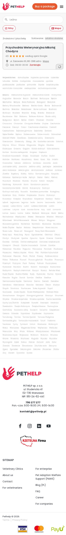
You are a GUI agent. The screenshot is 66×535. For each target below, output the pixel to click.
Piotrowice (7, 256)
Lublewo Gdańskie (39, 206)
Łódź (49, 209)
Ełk (35, 141)
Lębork (5, 202)
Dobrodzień (56, 134)
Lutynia (16, 209)
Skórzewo (39, 285)
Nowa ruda (7, 231)
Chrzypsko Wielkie (32, 123)
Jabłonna (27, 163)
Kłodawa (16, 181)
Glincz (13, 145)
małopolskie (25, 81)
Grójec (25, 156)
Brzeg (33, 113)
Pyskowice (7, 267)
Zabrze (32, 342)
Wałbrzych (53, 324)
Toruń (42, 320)
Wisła (22, 331)
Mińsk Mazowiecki (21, 220)
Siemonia (28, 281)
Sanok (22, 277)
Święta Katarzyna (22, 306)
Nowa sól (18, 231)
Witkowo (30, 331)
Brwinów (25, 113)
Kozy (15, 195)
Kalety (23, 173)
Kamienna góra (42, 173)
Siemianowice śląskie (12, 281)
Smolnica (14, 288)
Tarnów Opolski (29, 317)
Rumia (50, 274)
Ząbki (16, 342)
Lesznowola (50, 202)
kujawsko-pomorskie (40, 77)
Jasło (55, 163)
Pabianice (7, 249)
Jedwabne (57, 166)
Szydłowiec (37, 313)
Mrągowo (51, 220)
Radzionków (55, 267)
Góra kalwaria (53, 148)
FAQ (38, 491)
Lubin (26, 206)
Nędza (19, 227)
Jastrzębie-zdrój (10, 166)
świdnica (55, 302)
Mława (34, 220)
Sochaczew (26, 288)
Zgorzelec (14, 349)
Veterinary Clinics (13, 469)
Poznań (23, 259)
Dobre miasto (43, 134)
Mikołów (50, 216)
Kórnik (25, 188)
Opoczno (33, 238)
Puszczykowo (51, 263)
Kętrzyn (32, 177)
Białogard (41, 102)
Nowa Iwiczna (52, 227)
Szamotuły (7, 310)
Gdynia (6, 145)
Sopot (50, 288)
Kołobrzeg (7, 184)
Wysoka (43, 338)
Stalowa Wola (52, 292)
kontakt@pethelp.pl (33, 411)
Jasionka (47, 163)
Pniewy (40, 256)
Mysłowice (46, 224)
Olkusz (57, 234)
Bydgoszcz (7, 120)
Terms (6, 520)
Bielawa (25, 105)
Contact (8, 481)
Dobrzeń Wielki (9, 138)
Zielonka (36, 349)
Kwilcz (57, 199)
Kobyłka (50, 181)
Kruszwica (7, 199)
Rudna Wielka (22, 274)
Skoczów (30, 285)
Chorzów (49, 120)
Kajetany (15, 173)
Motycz (42, 220)
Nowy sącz (7, 234)
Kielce (39, 177)
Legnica (24, 202)
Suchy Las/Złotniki (11, 302)
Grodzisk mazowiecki (12, 156)
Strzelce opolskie (37, 299)
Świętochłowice (38, 306)
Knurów (34, 181)
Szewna (6, 313)
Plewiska (17, 256)
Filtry (10, 28)
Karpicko (55, 173)
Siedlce (39, 277)
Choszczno (7, 123)
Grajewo (33, 152)
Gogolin (26, 148)
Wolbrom (34, 335)
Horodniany (26, 159)
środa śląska (19, 292)
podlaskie (20, 84)
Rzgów (14, 277)
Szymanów (48, 313)
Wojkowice (23, 335)
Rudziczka (41, 274)
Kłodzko (25, 181)
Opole (41, 238)
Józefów (6, 173)
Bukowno (23, 116)
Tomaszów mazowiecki (28, 320)
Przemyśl (6, 263)
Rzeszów (6, 277)
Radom (34, 267)
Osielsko (58, 238)
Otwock (16, 245)
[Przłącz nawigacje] (60, 6)
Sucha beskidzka (53, 299)
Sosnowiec (7, 292)
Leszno (40, 202)
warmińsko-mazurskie (12, 88)
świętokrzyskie (52, 84)
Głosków (50, 145)
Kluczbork (7, 181)
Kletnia (54, 177)
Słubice (56, 285)
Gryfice (44, 156)
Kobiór (42, 181)
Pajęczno (26, 249)
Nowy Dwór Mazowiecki (45, 231)
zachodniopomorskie (47, 88)
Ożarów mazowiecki (29, 245)
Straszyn (49, 295)
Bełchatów (7, 102)
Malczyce (45, 213)
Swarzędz (44, 302)
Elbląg (28, 141)
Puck (25, 263)
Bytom (16, 120)
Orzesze (49, 238)
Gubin (52, 156)
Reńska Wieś (54, 270)
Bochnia (6, 109)
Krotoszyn (51, 195)
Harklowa (15, 159)
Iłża (48, 159)
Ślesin (48, 285)
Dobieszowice (29, 134)
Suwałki (34, 302)
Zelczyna (53, 345)
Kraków (22, 195)
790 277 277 (33, 402)
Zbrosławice (27, 345)
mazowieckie (38, 81)
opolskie (49, 81)
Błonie (47, 105)
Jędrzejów (47, 166)
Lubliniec (6, 209)
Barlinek (34, 98)
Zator (54, 342)
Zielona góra (25, 349)
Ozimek (43, 245)
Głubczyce (7, 148)
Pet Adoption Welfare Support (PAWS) (48, 476)
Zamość (40, 342)
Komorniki (17, 184)
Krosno (42, 195)
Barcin (26, 98)
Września (14, 338)
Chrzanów (18, 123)
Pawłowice (58, 249)
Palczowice (37, 249)
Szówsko (15, 313)
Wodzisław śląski (10, 335)
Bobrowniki (56, 105)
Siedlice (47, 277)
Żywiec (29, 353)
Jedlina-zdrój (35, 166)
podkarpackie (8, 84)
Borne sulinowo (40, 109)
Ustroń (32, 324)
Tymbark (24, 324)
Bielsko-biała (37, 105)
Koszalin (24, 191)
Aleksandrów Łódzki (40, 95)
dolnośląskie (23, 77)
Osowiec (6, 242)
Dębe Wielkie (8, 134)
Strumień (59, 295)
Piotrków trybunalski (49, 252)
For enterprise (44, 469)
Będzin (54, 98)
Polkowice (14, 259)
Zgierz (5, 349)
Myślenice (25, 224)
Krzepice (17, 199)
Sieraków (55, 281)
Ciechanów (55, 123)
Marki (53, 213)
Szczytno (43, 310)
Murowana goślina (11, 224)
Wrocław (54, 335)
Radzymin (7, 270)
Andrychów (56, 95)
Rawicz (44, 270)
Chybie (45, 123)
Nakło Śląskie (8, 227)
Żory (4, 353)
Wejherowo (42, 328)
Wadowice (41, 324)
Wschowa (25, 338)
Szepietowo (54, 310)
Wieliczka (53, 328)
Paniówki (48, 249)
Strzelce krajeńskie (19, 299)
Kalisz (31, 173)
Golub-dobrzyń (38, 148)
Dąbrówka (38, 130)
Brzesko (41, 113)
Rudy (32, 274)
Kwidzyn (49, 199)
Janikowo (37, 163)
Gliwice (21, 145)
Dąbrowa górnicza (24, 130)
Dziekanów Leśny (35, 138)
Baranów (17, 98)
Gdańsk (59, 141)
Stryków (6, 299)
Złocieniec (46, 349)
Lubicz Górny (16, 206)
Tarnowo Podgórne (46, 317)
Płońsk (32, 256)
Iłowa (42, 159)
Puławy (32, 263)
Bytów (23, 120)
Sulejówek (25, 302)
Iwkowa (17, 163)
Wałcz (5, 328)
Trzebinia (51, 320)
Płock (25, 256)
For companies (44, 503)
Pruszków (49, 259)
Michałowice (8, 216)
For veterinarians (12, 487)
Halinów (6, 159)
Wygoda (34, 338)
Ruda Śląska (8, 274)
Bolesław (15, 109)
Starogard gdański (35, 295)
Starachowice (9, 295)
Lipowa (6, 206)
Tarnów (17, 317)
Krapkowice (32, 195)
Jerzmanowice (37, 170)
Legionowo (14, 202)
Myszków (57, 224)
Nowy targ (18, 234)
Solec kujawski (39, 288)
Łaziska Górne (33, 209)
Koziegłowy (55, 191)
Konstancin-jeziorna (40, 184)
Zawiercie (16, 345)
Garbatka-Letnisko (46, 141)
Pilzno (30, 252)
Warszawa (14, 328)
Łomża (5, 213)
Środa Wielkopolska (35, 292)
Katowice (6, 177)
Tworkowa (7, 324)
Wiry (16, 331)
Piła (37, 252)
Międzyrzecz (20, 216)
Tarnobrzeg (7, 317)
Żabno (24, 342)
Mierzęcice (40, 216)
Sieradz (45, 281)
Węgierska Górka (28, 328)
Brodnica (53, 109)
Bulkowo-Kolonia (36, 116)
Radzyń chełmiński (22, 270)
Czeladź (53, 127)
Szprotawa (25, 313)
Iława (36, 159)
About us (8, 475)
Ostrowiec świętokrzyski (49, 242)
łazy (43, 209)
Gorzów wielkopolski (19, 152)
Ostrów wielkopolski (29, 242)
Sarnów (30, 277)
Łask (23, 209)
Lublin (51, 206)
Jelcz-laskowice (9, 170)
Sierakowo (7, 285)
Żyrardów (20, 353)
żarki (48, 342)
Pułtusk (40, 263)
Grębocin (43, 152)
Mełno (60, 213)
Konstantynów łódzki (11, 188)
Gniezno (17, 148)
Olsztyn (6, 238)
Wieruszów (7, 331)
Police (5, 259)
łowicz (13, 213)
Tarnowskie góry (10, 320)
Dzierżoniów (8, 141)
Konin (26, 184)
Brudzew (16, 113)
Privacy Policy (19, 520)
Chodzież (40, 120)
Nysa (27, 234)
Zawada (6, 345)
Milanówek (7, 220)
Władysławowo (42, 331)
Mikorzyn (59, 216)
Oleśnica (48, 234)
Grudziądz (34, 156)
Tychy (15, 324)
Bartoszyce (44, 98)
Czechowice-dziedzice (38, 127)
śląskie (41, 84)
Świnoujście (52, 306)
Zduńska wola (41, 345)
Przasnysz (59, 259)
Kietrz (47, 177)
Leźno (59, 202)
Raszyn (35, 270)
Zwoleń (11, 353)
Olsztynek (15, 238)
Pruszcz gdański (35, 259)
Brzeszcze (50, 113)
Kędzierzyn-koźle (19, 177)
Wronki (5, 338)
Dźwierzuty (19, 141)
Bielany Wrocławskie (11, 105)
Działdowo (21, 138)
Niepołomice (37, 227)
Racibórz (17, 267)
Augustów (7, 98)
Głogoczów (31, 145)
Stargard (21, 295)
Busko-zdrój (51, 116)
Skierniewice (18, 285)
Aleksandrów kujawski (20, 95)
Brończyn (6, 113)
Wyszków (53, 338)
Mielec (31, 216)
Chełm (31, 120)
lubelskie (55, 77)
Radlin (26, 267)
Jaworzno (23, 166)
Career (40, 497)
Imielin (55, 159)
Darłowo (48, 130)
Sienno (37, 281)
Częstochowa (8, 130)
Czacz (23, 127)
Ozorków (51, 245)
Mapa (58, 28)
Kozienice (7, 195)
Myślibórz (36, 224)
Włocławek (55, 331)
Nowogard (28, 231)
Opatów (24, 238)
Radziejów (43, 267)
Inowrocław (7, 163)
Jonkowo (58, 170)
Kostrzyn (46, 188)
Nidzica (27, 227)
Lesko (32, 202)
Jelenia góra (23, 170)
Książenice (39, 199)
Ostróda (15, 242)
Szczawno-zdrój (21, 310)
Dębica (19, 134)
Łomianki (57, 209)
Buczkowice (7, 116)
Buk (15, 116)
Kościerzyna (35, 188)
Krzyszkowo (27, 199)
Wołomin (44, 335)
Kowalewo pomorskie (39, 191)
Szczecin (34, 310)
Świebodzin (8, 306)
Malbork (35, 213)
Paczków (17, 249)
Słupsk (5, 288)
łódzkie (15, 81)
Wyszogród (7, 342)
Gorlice (6, 152)
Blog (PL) (41, 485)
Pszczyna (17, 263)
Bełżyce (17, 102)
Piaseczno (7, 252)
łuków (27, 213)
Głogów (41, 145)
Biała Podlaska (28, 102)
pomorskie (31, 84)
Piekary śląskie (19, 252)
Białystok (51, 102)
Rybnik (58, 274)
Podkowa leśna (51, 256)
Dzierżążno (49, 138)
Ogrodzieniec (37, 234)
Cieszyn (15, 127)
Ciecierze (6, 127)
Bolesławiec (26, 109)
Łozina (20, 213)
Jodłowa (49, 170)
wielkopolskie (30, 88)
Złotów (56, 349)
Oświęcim (7, 245)
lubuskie (6, 81)
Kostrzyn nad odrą (11, 191)
